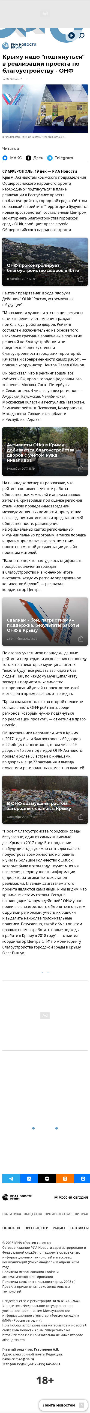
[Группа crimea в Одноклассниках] (65, 1178)
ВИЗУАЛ (81, 1214)
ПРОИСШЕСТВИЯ (58, 1214)
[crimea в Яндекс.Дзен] (47, 1178)
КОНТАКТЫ (79, 1228)
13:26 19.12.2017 (12, 79)
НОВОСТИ (11, 1228)
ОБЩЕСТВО (33, 1214)
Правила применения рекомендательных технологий (36, 1289)
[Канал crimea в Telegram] (11, 1178)
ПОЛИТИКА (11, 1214)
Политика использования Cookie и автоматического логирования (30, 1275)
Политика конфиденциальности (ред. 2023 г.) (38, 1282)
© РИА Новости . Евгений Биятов (21, 137)
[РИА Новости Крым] (19, 46)
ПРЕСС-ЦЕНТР (36, 1228)
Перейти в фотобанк (53, 137)
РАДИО (59, 1228)
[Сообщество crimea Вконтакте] (29, 1178)
